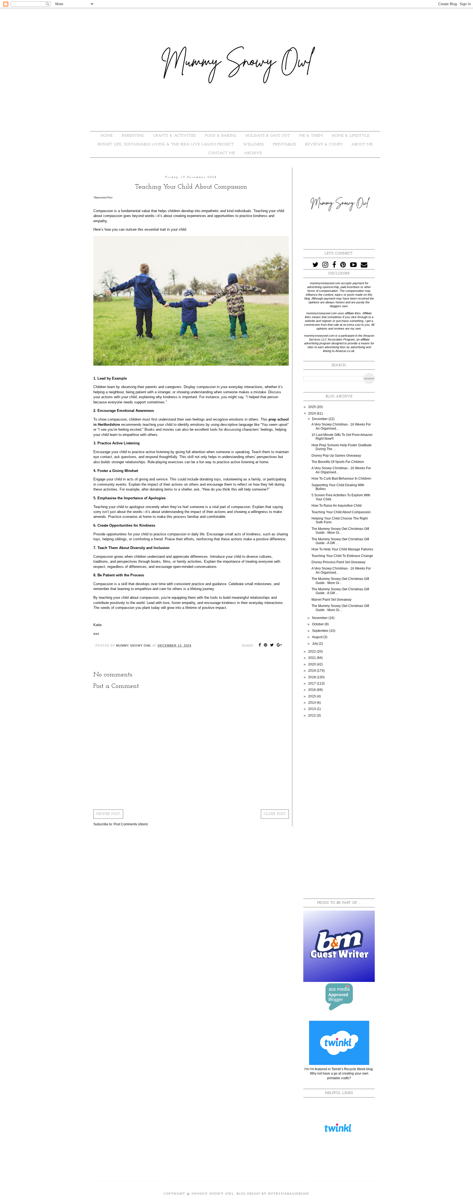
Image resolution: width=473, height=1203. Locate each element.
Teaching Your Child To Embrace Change (342, 556)
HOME (107, 136)
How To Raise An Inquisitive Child (337, 505)
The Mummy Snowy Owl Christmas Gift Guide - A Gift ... (340, 541)
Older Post (275, 814)
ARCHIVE (253, 153)
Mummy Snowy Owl (213, 1193)
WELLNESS (253, 144)
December (320, 419)
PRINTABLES (284, 144)
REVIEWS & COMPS (323, 144)
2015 (312, 696)
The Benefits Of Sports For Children (338, 462)
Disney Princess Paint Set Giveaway (338, 562)
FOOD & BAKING (220, 136)
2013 (312, 709)
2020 (312, 664)
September (320, 631)
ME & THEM (311, 136)
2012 (312, 715)
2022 (312, 651)
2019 (312, 671)
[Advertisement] (339, 808)
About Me (362, 144)
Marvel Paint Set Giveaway (331, 600)
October (318, 624)
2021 (312, 658)
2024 (312, 413)
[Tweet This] (272, 645)
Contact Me (221, 153)
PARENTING (133, 136)
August (317, 637)
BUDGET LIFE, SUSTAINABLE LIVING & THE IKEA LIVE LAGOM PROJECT (166, 144)
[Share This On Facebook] (260, 645)
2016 (312, 690)
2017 (312, 683)
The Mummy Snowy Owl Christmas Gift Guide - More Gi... (340, 531)
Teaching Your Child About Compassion (341, 512)
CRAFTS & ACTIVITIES (174, 136)
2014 (312, 703)
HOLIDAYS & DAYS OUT (268, 136)
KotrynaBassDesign (288, 1193)
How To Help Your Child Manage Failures (342, 549)
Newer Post (108, 814)
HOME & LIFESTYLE (351, 136)
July (315, 643)
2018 (312, 677)
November (320, 618)
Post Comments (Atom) (131, 824)
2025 (312, 407)
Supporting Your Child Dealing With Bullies (338, 487)
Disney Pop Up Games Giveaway (336, 455)
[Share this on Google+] (279, 645)
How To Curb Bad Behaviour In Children (341, 478)
